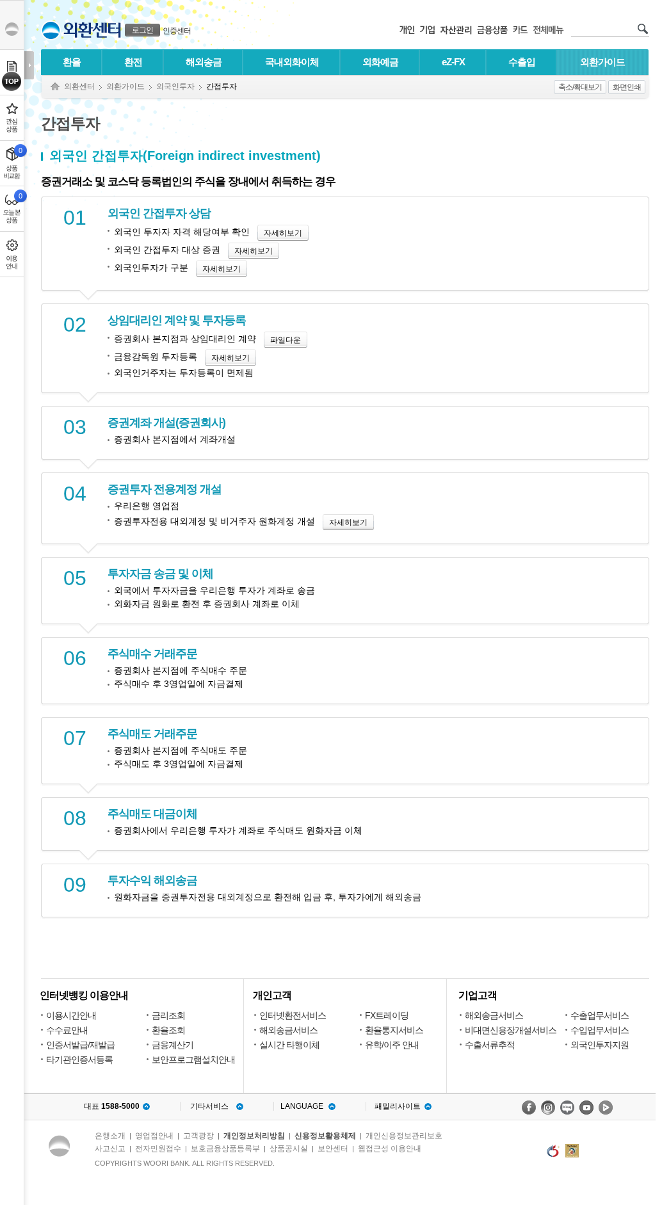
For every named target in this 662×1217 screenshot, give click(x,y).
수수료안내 (67, 1030)
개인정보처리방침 (254, 1135)
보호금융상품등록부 (225, 1148)
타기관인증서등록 (79, 1059)
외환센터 (79, 86)
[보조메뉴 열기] (29, 65)
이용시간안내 (71, 1015)
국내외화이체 (292, 61)
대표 (112, 1106)
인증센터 (177, 30)
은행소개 (110, 1135)
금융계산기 (172, 1045)
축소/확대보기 (580, 87)
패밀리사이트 (398, 1106)
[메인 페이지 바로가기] (51, 30)
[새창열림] (529, 1107)
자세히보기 (283, 233)
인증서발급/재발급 (80, 1045)
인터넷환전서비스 (292, 1015)
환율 (72, 61)
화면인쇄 (627, 87)
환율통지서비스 (394, 1030)
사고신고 (110, 1148)
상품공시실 (289, 1148)
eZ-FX (453, 61)
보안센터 (333, 1148)
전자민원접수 (158, 1148)
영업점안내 (154, 1135)
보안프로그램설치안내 (193, 1059)
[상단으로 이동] (11, 81)
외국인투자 (175, 86)
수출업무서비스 (599, 1015)
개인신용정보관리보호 (404, 1135)
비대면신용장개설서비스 (510, 1030)
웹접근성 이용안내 (389, 1148)
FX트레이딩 (386, 1015)
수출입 (521, 61)
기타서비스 (209, 1106)
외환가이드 (602, 61)
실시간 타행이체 (289, 1045)
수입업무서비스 (599, 1030)
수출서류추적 (490, 1045)
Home (55, 87)
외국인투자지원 (599, 1045)
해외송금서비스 (288, 1030)
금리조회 (168, 1015)
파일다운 (285, 339)
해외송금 (204, 61)
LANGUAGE (301, 1106)
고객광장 (198, 1135)
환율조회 (168, 1030)
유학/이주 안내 (392, 1045)
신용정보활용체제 (325, 1135)
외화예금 (380, 61)
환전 (133, 61)
